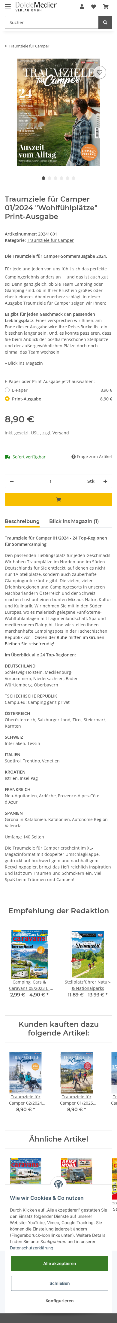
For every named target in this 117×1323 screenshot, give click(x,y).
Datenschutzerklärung (31, 1247)
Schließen (60, 1283)
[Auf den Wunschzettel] (99, 72)
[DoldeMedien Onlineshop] (36, 7)
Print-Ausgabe (62, 399)
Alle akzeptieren (59, 1263)
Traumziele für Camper (50, 240)
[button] (82, 7)
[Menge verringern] (11, 481)
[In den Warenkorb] (58, 499)
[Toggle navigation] (8, 4)
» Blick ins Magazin (24, 363)
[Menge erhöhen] (105, 481)
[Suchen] (105, 22)
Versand (60, 433)
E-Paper (62, 390)
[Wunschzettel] (94, 7)
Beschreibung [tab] (22, 521)
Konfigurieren (60, 1300)
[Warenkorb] (106, 7)
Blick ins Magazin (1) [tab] (74, 521)
